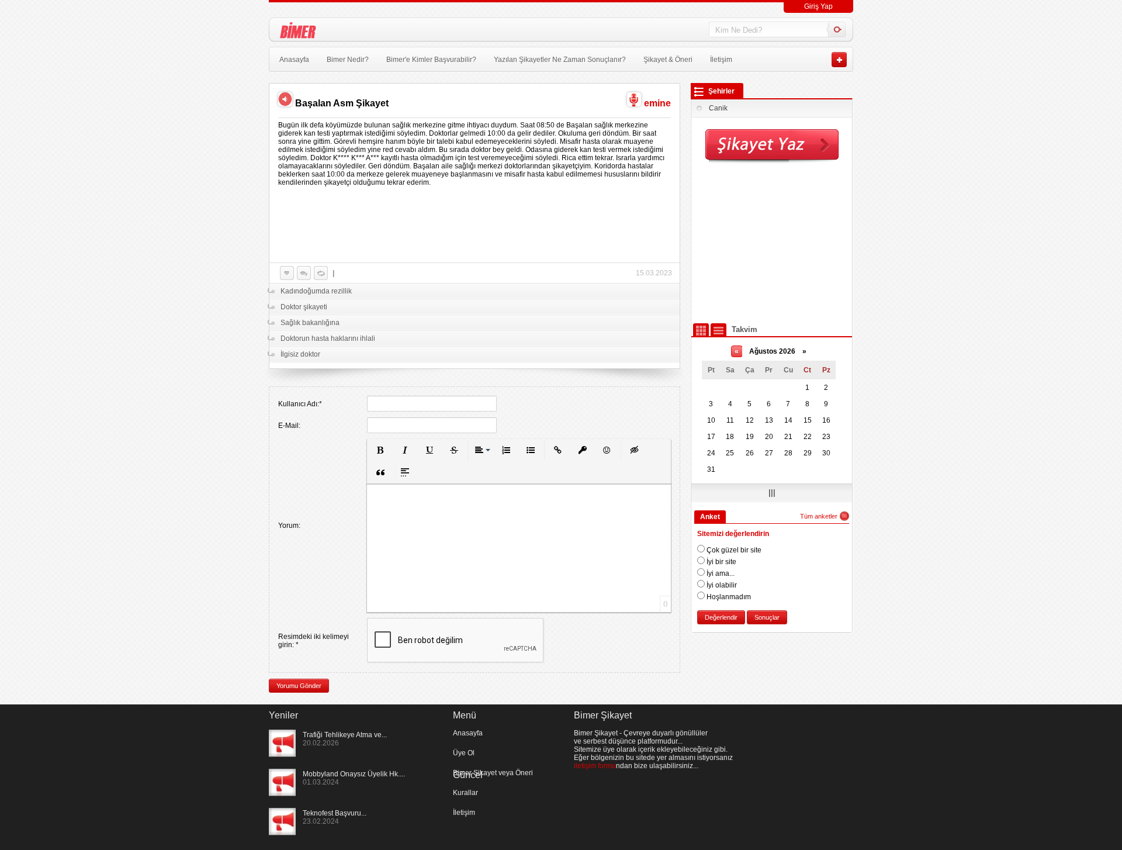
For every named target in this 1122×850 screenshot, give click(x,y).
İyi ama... (720, 573)
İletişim (721, 60)
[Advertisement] (772, 243)
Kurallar (465, 793)
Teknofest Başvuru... (334, 813)
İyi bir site (720, 562)
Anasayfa (294, 60)
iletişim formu (595, 766)
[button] (380, 450)
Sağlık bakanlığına (310, 323)
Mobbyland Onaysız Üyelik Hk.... (354, 774)
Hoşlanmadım (728, 597)
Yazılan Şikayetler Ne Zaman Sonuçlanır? (560, 60)
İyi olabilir (721, 585)
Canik (718, 108)
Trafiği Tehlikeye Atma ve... (345, 735)
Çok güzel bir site (733, 550)
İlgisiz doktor (300, 354)
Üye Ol (464, 753)
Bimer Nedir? (348, 60)
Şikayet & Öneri (667, 60)
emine (657, 103)
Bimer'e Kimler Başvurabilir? (431, 60)
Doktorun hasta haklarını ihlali (327, 338)
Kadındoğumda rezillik (316, 291)
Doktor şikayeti (303, 307)
